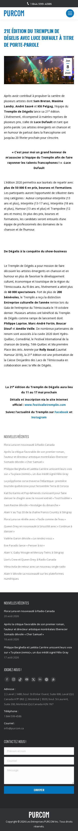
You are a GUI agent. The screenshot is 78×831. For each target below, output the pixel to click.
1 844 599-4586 (41, 3)
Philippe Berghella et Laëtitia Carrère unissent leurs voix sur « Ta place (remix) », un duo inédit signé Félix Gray (38, 471)
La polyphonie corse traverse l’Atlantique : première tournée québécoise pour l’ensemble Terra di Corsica (36, 483)
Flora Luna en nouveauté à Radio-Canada (29, 445)
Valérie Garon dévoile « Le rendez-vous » (29, 538)
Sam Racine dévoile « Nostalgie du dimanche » (32, 505)
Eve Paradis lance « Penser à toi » (24, 545)
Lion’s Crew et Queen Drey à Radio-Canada (30, 559)
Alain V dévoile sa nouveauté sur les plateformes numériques (34, 576)
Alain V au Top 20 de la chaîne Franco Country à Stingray (38, 512)
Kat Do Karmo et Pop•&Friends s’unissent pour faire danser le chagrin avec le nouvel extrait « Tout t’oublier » (38, 495)
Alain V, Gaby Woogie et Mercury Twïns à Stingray (34, 552)
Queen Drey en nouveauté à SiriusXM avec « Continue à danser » (38, 528)
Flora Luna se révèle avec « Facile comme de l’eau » (35, 519)
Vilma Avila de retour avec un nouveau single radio (35, 566)
